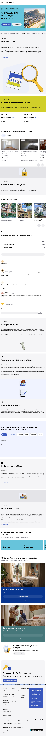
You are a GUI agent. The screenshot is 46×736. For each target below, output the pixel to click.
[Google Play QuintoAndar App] (33, 730)
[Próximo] (42, 165)
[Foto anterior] (3, 144)
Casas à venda (23, 638)
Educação (21, 434)
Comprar (9, 135)
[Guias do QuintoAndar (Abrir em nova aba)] (40, 719)
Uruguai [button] (2, 453)
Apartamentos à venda (23, 635)
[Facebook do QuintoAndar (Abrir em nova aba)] (36, 719)
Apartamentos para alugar (23, 596)
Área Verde (34, 434)
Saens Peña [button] (3, 444)
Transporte (13, 434)
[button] (10, 150)
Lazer (27, 434)
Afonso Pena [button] (3, 440)
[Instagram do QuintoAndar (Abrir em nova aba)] (38, 719)
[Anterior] (38, 165)
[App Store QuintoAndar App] (40, 730)
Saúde (41, 434)
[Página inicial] (9, 2)
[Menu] (2, 2)
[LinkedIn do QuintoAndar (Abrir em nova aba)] (42, 719)
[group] (10, 150)
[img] (8, 210)
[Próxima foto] (17, 144)
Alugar (3, 135)
